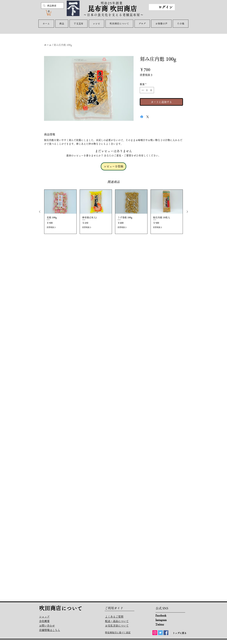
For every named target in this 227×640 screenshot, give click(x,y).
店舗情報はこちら (49, 630)
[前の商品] (40, 212)
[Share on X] (147, 117)
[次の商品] (187, 212)
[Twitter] (160, 632)
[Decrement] (142, 90)
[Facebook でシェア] (142, 117)
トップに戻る (180, 633)
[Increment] (151, 90)
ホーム (47, 45)
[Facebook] (166, 632)
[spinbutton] (147, 90)
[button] (49, 12)
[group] (113, 211)
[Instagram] (154, 632)
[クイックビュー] (60, 202)
